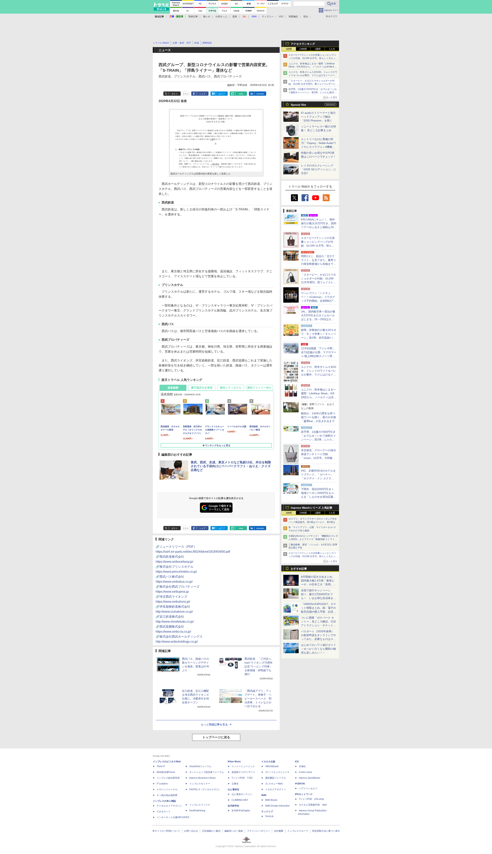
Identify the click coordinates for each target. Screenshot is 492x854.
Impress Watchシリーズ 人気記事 (311, 507)
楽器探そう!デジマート (243, 772)
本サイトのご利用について (166, 831)
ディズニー (267, 16)
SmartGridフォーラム (200, 766)
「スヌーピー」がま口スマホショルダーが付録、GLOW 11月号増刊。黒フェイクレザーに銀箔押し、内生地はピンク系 (313, 84)
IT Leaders (162, 783)
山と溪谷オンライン (242, 794)
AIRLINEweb (272, 766)
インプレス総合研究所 (168, 778)
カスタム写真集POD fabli (313, 804)
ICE (297, 761)
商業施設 (293, 16)
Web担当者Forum (166, 772)
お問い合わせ (191, 831)
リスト (186, 94)
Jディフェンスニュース (277, 772)
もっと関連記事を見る (214, 724)
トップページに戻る (216, 737)
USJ (281, 16)
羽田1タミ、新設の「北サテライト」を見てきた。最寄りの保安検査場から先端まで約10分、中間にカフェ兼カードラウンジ (318, 264)
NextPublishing (197, 810)
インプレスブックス (199, 804)
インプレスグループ (297, 831)
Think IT (161, 766)
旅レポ (206, 16)
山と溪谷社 (233, 789)
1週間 (318, 49)
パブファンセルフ (308, 788)
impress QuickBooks (309, 778)
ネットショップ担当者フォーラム (206, 772)
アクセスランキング (303, 43)
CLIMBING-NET (240, 800)
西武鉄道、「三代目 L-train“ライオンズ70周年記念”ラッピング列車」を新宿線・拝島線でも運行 (258, 666)
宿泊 (305, 16)
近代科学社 (233, 805)
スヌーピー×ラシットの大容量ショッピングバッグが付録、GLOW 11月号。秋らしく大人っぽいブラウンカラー (313, 58)
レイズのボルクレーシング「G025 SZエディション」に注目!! (318, 169)
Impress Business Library (202, 778)
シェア (202, 94)
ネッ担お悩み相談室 (167, 795)
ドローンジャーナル (167, 789)
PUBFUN (300, 783)
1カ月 (332, 49)
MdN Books (271, 800)
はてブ (222, 94)
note (241, 94)
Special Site (298, 104)
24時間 (303, 49)
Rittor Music (234, 761)
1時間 (289, 49)
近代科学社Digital (241, 810)
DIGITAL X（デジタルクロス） (205, 789)
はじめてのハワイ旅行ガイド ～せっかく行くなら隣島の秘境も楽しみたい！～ (318, 648)
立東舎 (235, 783)
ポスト (174, 94)
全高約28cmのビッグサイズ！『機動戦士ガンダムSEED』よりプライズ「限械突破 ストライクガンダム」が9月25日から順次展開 (313, 539)
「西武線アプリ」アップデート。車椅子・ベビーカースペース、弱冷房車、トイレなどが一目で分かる (257, 698)
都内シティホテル (230, 387)
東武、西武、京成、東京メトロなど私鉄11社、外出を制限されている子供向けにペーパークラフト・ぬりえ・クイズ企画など (231, 466)
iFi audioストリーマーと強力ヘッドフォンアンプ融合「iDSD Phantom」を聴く (318, 116)
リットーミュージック (243, 766)
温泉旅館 (173, 387)
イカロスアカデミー (275, 789)
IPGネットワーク (304, 794)
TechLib (269, 816)
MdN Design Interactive (277, 805)
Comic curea (305, 772)
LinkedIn (260, 94)
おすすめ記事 (299, 568)
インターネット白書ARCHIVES (173, 817)
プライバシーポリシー (258, 831)
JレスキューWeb (274, 783)
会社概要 (278, 831)
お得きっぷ (221, 16)
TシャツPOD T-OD (242, 778)
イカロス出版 (268, 761)
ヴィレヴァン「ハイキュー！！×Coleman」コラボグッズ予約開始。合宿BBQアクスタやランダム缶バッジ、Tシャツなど (318, 301)
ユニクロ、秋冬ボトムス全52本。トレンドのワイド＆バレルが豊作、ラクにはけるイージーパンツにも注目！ (312, 75)
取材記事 (193, 16)
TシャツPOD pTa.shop (311, 799)
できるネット (163, 811)
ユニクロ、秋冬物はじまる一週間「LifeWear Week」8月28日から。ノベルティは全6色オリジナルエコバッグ (312, 66)
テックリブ (267, 811)
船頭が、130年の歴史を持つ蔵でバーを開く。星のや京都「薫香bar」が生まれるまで (318, 417)
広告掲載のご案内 (211, 831)
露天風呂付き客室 (202, 387)
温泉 (234, 16)
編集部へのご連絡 (233, 831)
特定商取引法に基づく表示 (326, 831)
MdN (263, 795)
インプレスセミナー (199, 783)
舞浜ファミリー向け (259, 387)
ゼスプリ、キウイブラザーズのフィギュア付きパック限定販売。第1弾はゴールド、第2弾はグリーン (312, 522)
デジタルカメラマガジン (169, 805)
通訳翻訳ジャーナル (275, 778)
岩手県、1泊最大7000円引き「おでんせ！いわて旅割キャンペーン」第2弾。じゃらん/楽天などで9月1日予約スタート (312, 92)
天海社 (302, 766)
